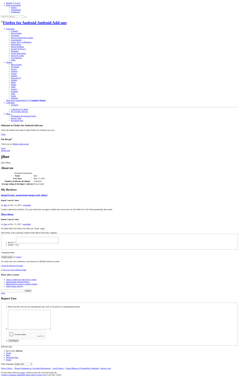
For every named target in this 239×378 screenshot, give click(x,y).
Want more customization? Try (26, 100)
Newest (14, 69)
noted (22, 373)
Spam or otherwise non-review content (21, 280)
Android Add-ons (51, 22)
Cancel (18, 257)
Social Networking (18, 53)
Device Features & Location (22, 38)
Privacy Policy (7, 368)
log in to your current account (14, 270)
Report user (5, 150)
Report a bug (106, 368)
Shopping (15, 51)
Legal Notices (58, 368)
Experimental (16, 40)
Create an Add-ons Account (12, 266)
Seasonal (14, 91)
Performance (16, 44)
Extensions (10, 29)
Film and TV (16, 78)
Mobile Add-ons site (21, 144)
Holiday (14, 80)
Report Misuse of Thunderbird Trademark (82, 368)
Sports (13, 96)
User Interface (16, 58)
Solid (13, 94)
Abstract (14, 71)
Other (13, 60)
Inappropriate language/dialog (17, 282)
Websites (14, 98)
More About (7, 214)
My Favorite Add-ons (19, 112)
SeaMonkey (15, 12)
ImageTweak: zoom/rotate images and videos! (24, 195)
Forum (8, 360)
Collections (10, 103)
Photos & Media (17, 47)
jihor (5, 205)
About (8, 353)
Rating (11, 245)
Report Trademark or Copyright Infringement (33, 368)
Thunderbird (16, 10)
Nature (13, 85)
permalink (27, 205)
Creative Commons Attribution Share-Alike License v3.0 (23, 375)
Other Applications (13, 5)
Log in (17, 3)
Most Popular (16, 33)
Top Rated (15, 35)
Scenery (14, 89)
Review (12, 242)
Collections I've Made (19, 109)
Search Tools (16, 118)
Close (3, 134)
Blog (8, 355)
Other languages (7, 364)
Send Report (13, 341)
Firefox (14, 7)
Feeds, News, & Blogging (21, 42)
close (3, 293)
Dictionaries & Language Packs (23, 116)
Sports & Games (17, 56)
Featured (14, 31)
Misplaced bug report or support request (21, 284)
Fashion (14, 76)
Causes (14, 73)
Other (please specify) (14, 286)
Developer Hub (17, 120)
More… (9, 114)
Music (13, 82)
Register (9, 3)
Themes (9, 62)
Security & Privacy (18, 49)
